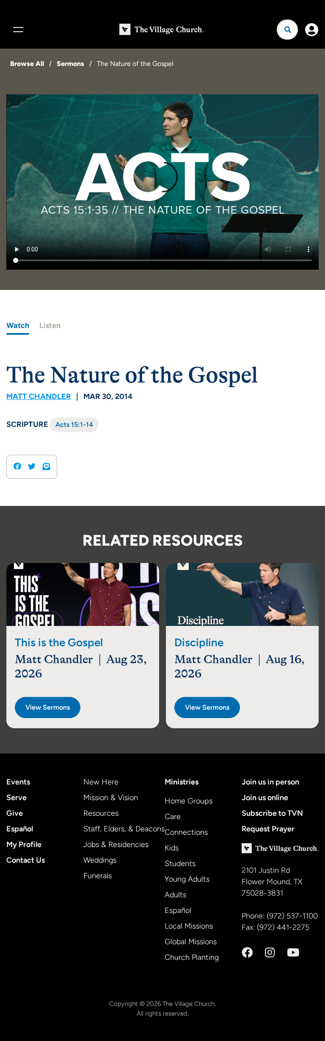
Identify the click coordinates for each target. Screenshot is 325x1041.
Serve (16, 797)
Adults (175, 894)
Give (14, 813)
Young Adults (187, 879)
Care (173, 816)
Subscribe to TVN (272, 813)
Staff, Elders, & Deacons (124, 828)
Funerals (97, 875)
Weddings (99, 860)
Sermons (70, 64)
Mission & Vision (110, 797)
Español (19, 828)
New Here (100, 782)
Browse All (27, 64)
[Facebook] (247, 952)
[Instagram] (270, 952)
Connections (186, 832)
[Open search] (288, 29)
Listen (50, 325)
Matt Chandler (38, 396)
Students (180, 863)
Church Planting (192, 957)
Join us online (265, 797)
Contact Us (25, 860)
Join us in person (270, 782)
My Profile (23, 844)
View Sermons (47, 707)
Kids (172, 847)
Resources (100, 813)
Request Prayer (268, 828)
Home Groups (188, 801)
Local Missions (189, 926)
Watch (17, 325)
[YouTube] (293, 952)
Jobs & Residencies (116, 844)
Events (18, 782)
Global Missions (191, 941)
